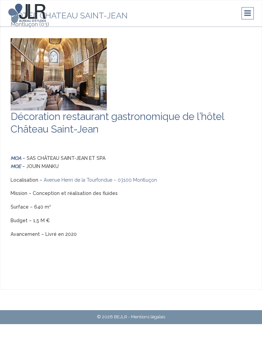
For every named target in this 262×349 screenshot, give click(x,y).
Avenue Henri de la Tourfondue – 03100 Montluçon (100, 180)
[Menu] (248, 13)
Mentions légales (148, 316)
